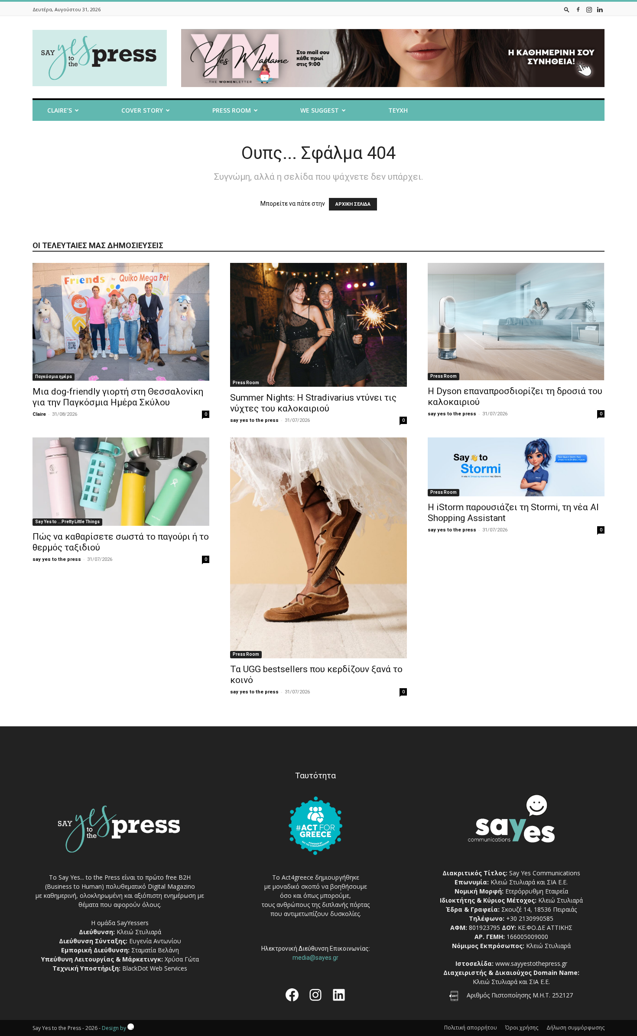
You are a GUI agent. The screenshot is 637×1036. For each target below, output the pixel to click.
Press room (231, 110)
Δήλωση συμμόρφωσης (575, 1027)
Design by (114, 1028)
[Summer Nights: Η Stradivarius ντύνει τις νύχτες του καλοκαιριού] (318, 325)
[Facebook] (578, 9)
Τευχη (398, 110)
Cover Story (142, 110)
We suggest (319, 110)
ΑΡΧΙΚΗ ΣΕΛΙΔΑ (352, 204)
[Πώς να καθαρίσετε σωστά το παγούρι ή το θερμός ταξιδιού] (120, 481)
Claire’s (59, 110)
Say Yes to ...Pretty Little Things (67, 521)
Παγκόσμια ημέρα (53, 376)
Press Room (246, 382)
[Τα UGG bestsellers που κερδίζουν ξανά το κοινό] (318, 547)
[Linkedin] (599, 9)
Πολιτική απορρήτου (470, 1027)
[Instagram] (589, 9)
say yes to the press (254, 420)
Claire (39, 414)
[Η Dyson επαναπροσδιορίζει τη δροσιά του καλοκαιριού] (516, 321)
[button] (566, 9)
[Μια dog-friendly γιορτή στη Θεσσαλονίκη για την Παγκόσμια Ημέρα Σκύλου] (120, 322)
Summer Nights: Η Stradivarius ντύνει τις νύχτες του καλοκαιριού (313, 403)
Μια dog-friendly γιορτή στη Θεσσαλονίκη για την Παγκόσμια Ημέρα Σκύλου (117, 397)
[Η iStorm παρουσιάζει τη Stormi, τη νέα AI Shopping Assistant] (516, 466)
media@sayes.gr (315, 957)
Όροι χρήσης (521, 1027)
